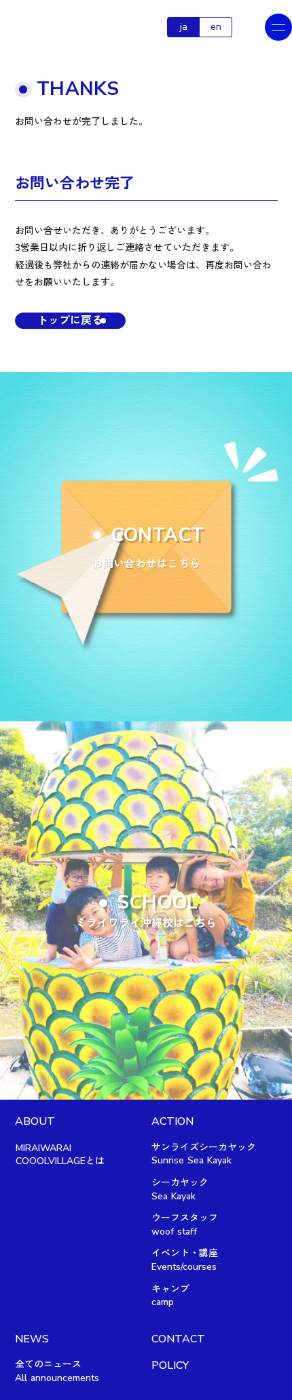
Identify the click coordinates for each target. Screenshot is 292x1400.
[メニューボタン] (278, 27)
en (216, 26)
